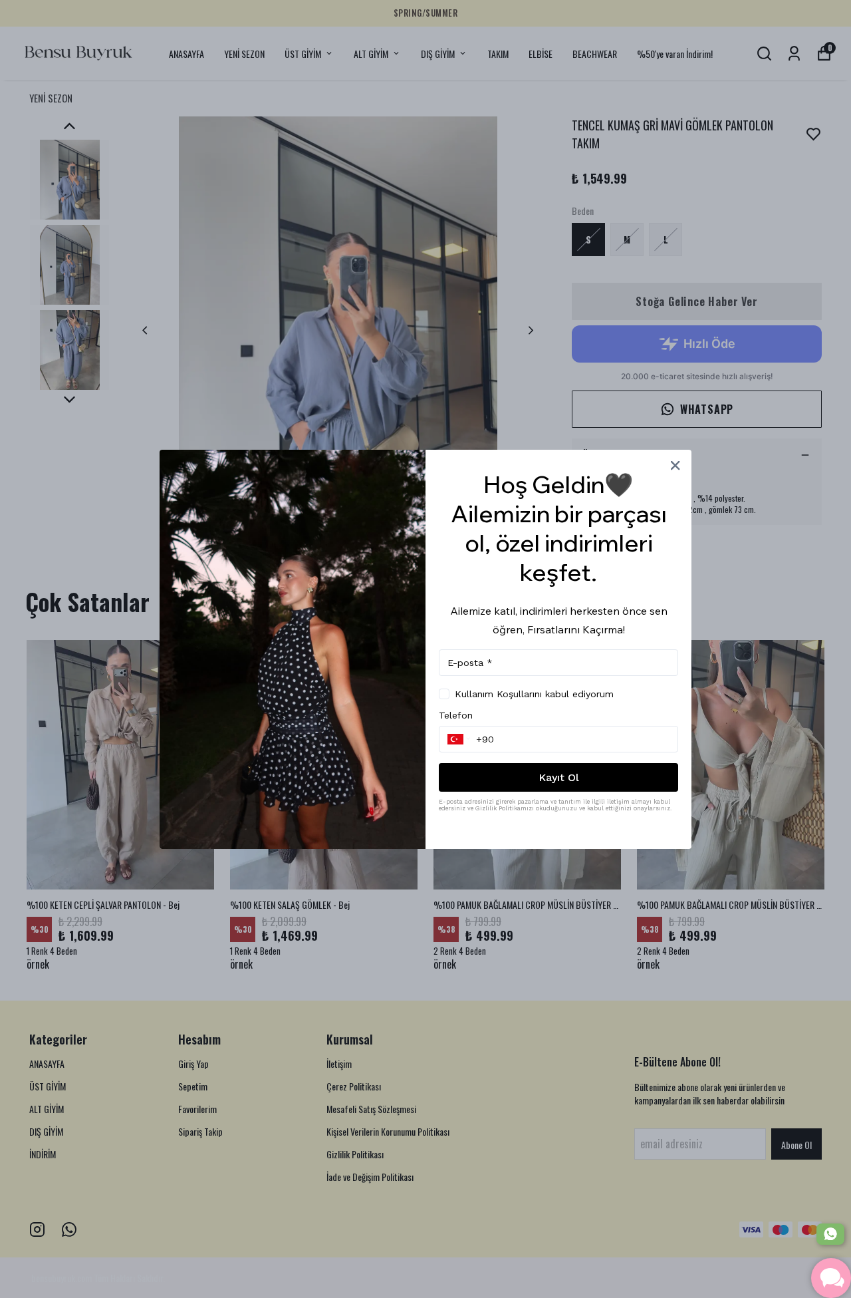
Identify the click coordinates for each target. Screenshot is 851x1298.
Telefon (456, 715)
